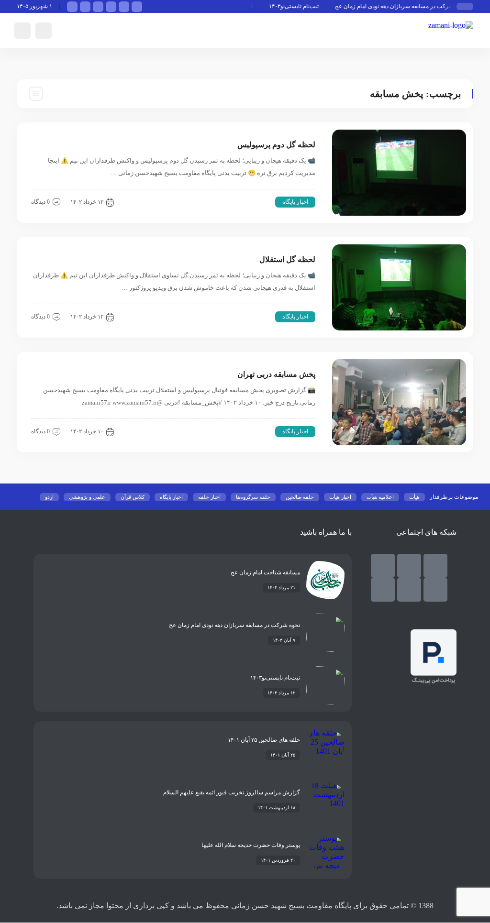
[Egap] (435, 590)
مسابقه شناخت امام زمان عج (265, 572)
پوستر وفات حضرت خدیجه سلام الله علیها (250, 845)
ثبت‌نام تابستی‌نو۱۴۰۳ (300, 6)
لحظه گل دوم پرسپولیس (276, 145)
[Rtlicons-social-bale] (435, 566)
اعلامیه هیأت (380, 497)
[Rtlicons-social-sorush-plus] (383, 590)
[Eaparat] (409, 590)
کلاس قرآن (133, 497)
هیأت (414, 497)
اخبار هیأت (340, 497)
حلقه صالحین (300, 497)
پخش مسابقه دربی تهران (276, 374)
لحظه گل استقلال (287, 259)
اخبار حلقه (209, 497)
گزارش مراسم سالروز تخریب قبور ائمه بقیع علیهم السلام (231, 792)
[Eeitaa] (383, 566)
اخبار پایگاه (295, 201)
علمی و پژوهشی (87, 497)
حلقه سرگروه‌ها (253, 497)
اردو (49, 497)
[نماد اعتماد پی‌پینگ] (434, 682)
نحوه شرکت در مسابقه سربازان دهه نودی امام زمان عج (407, 6)
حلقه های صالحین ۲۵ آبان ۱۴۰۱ (264, 739)
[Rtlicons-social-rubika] (409, 566)
